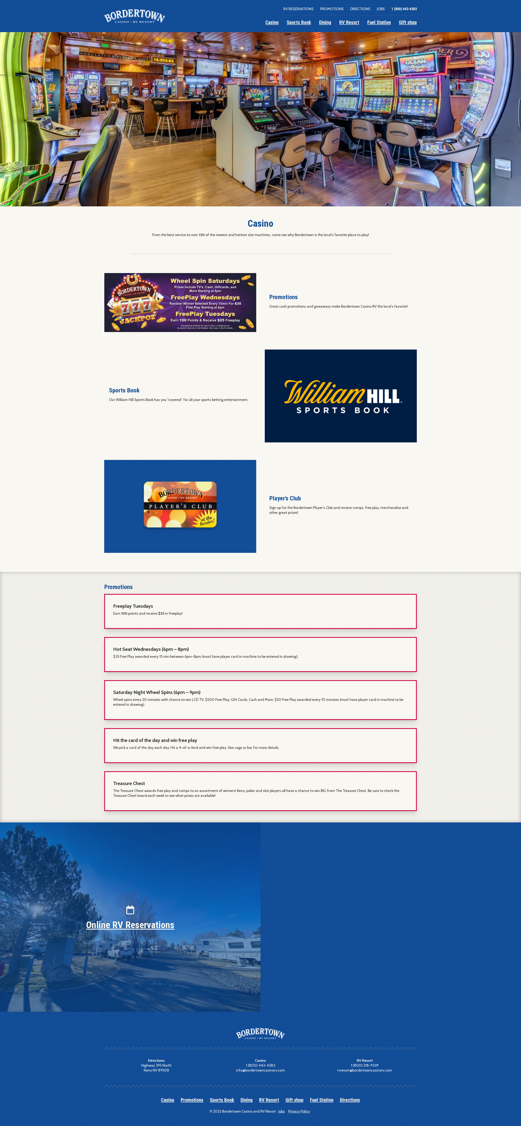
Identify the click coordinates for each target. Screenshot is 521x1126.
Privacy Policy (299, 1111)
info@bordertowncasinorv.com (260, 1070)
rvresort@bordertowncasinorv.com (364, 1070)
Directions (360, 9)
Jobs (381, 9)
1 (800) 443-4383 (404, 9)
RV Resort (349, 22)
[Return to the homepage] (134, 16)
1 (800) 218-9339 (365, 1065)
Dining (325, 22)
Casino (272, 22)
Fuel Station (379, 22)
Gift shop (408, 22)
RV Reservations (298, 9)
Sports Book (299, 22)
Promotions (332, 9)
